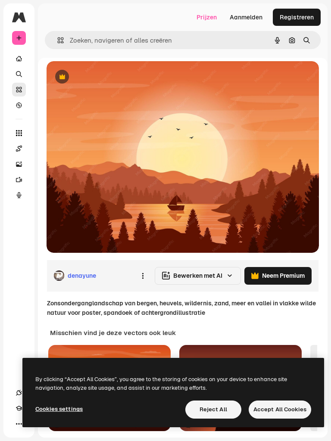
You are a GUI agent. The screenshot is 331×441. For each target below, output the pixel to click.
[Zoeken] (19, 74)
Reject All (213, 409)
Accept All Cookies (279, 409)
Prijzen (207, 17)
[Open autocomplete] (57, 40)
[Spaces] (19, 148)
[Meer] (19, 424)
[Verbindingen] (19, 393)
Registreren (297, 17)
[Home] (19, 58)
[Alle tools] (19, 133)
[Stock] (19, 89)
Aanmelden (246, 17)
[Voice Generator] (19, 195)
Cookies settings (59, 409)
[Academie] (19, 408)
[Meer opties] (142, 275)
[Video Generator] (19, 179)
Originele (103, 77)
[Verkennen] (19, 105)
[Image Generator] (19, 164)
